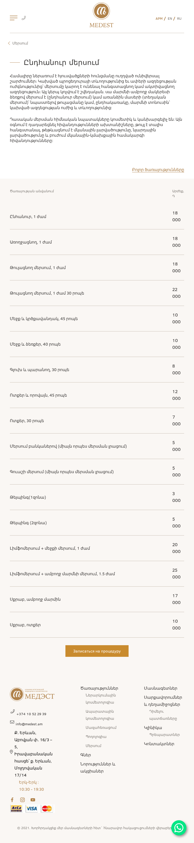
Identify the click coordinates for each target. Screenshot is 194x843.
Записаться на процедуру (97, 651)
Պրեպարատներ (164, 734)
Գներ (85, 754)
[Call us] (23, 18)
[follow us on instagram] (23, 800)
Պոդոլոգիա (96, 736)
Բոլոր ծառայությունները (158, 169)
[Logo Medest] (101, 15)
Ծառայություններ (99, 688)
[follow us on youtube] (34, 800)
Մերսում (20, 43)
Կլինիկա (153, 727)
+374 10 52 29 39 (31, 713)
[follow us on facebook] (13, 800)
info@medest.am (29, 723)
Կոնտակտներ (159, 743)
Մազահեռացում (101, 727)
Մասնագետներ (160, 688)
